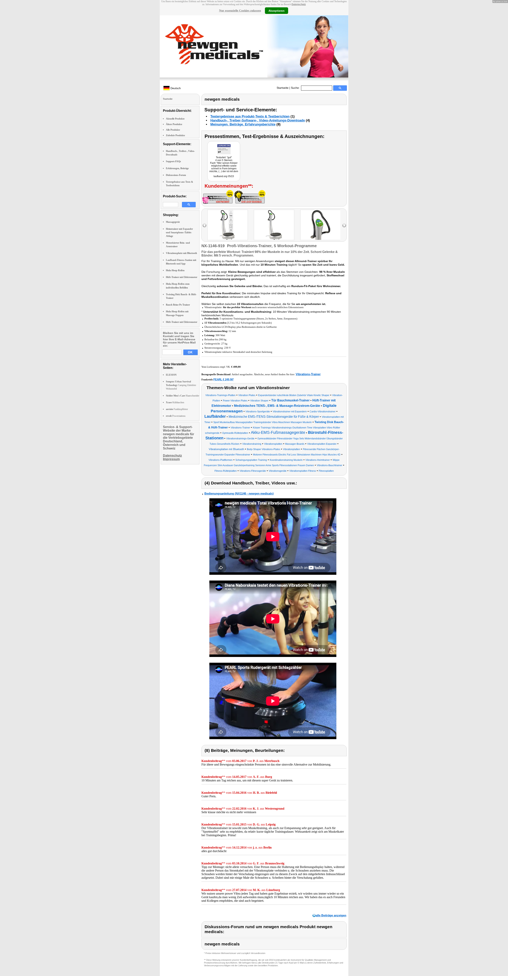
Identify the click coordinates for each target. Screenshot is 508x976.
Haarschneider (182, 395)
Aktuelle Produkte (175, 118)
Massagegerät (173, 222)
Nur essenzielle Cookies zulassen (240, 10)
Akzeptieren (276, 10)
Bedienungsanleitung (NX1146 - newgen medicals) (239, 493)
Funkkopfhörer (177, 409)
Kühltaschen (175, 402)
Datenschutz (299, 4)
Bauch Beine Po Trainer (178, 304)
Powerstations (176, 416)
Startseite (283, 87)
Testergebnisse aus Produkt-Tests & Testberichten (250, 116)
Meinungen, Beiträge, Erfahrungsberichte (242, 124)
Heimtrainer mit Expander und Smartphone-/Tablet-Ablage (179, 232)
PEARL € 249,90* (223, 379)
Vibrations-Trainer (308, 374)
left (204, 225)
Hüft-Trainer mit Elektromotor (181, 277)
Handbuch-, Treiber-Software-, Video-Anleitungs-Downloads (257, 120)
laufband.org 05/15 (224, 176)
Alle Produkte (173, 129)
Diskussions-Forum (176, 175)
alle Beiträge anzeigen (331, 915)
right (344, 225)
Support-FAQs (173, 161)
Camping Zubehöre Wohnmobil (181, 385)
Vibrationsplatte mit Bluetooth (181, 253)
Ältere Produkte (174, 124)
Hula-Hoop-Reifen (175, 270)
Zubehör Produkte (175, 135)
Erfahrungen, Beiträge (177, 168)
